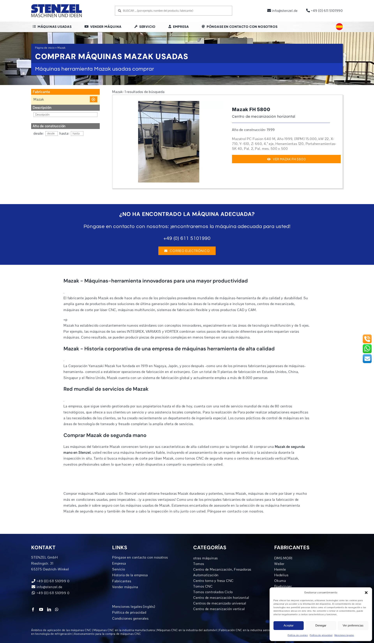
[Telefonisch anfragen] (367, 335)
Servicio (118, 569)
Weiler (279, 563)
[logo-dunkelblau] (56, 5)
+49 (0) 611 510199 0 (53, 593)
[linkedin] (49, 609)
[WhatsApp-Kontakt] (367, 345)
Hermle (280, 569)
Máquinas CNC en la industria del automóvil (187, 630)
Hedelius (281, 575)
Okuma (280, 580)
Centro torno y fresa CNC (213, 580)
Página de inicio (45, 48)
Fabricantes (121, 581)
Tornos (198, 563)
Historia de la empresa (130, 575)
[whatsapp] (56, 609)
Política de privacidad (321, 635)
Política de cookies (298, 635)
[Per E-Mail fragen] (367, 355)
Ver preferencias (353, 625)
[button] (366, 593)
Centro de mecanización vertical (219, 609)
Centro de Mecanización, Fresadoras (222, 569)
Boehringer (283, 586)
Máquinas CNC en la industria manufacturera (124, 630)
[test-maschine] (168, 102)
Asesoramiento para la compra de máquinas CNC (107, 634)
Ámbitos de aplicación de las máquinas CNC (61, 630)
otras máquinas (205, 558)
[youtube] (41, 609)
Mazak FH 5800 (251, 109)
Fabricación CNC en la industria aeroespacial (249, 630)
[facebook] (33, 609)
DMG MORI (283, 558)
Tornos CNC (203, 586)
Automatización (206, 575)
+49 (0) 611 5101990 (326, 10)
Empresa (119, 563)
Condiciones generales (130, 618)
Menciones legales (344, 635)
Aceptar (289, 625)
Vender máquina (125, 587)
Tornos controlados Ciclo (213, 592)
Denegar (320, 625)
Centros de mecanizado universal (219, 603)
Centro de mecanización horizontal (221, 597)
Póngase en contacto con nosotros (140, 557)
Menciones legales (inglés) (133, 606)
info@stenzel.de (284, 10)
